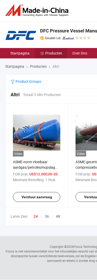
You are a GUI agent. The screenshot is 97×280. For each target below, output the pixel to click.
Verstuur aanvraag (36, 197)
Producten (53, 53)
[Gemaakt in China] (37, 10)
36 (47, 216)
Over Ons (79, 53)
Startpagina (19, 53)
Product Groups (28, 81)
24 (36, 216)
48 (58, 216)
